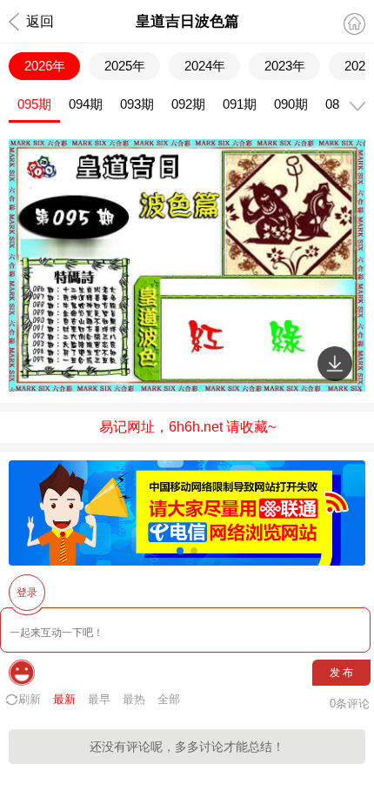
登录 (27, 592)
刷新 (29, 699)
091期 (240, 104)
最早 (99, 699)
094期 (86, 104)
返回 (40, 21)
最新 (64, 699)
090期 (291, 104)
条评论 (350, 703)
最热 (134, 699)
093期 (137, 104)
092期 (188, 104)
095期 (34, 104)
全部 (168, 699)
